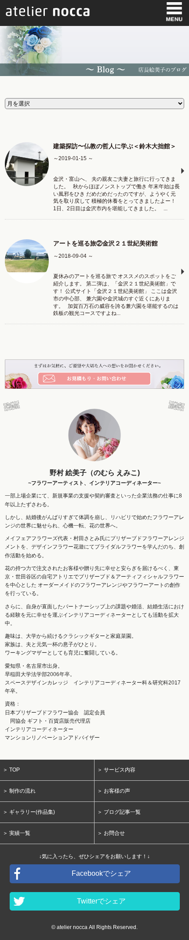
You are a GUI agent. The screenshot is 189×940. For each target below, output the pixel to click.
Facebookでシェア (101, 873)
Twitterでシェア (101, 901)
